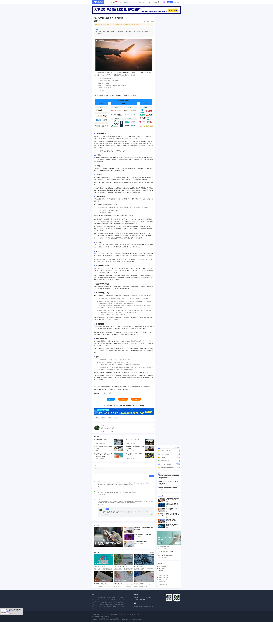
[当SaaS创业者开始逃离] (149, 442)
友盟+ (127, 614)
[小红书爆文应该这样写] (118, 442)
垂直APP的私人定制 (163, 579)
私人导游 (116, 417)
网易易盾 (120, 614)
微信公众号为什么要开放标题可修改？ (166, 555)
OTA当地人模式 (162, 566)
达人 (160, 573)
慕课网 (138, 614)
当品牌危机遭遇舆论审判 (140, 541)
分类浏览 (119, 2)
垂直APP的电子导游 (163, 577)
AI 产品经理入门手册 (139, 566)
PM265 (98, 614)
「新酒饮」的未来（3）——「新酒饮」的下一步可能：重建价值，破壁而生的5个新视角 (104, 455)
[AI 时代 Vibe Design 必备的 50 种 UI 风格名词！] (161, 526)
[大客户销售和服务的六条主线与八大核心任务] (149, 448)
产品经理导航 (102, 614)
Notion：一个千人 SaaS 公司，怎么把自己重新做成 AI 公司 (172, 515)
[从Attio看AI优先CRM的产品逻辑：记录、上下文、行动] (161, 500)
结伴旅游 (161, 570)
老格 (98, 20)
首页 (108, 2)
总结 (160, 586)
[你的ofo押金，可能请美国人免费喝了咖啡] (149, 456)
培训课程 (113, 2)
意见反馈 (146, 606)
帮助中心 (151, 606)
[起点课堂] (136, 597)
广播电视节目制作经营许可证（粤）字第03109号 (101, 619)
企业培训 (134, 2)
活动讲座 (126, 2)
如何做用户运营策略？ (140, 583)
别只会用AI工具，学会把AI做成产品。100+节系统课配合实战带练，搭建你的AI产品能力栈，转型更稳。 (118, 24)
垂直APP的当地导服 (163, 575)
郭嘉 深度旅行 (100, 490)
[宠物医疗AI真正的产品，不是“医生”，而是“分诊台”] (161, 521)
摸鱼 (143, 2)
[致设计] (137, 599)
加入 (178, 450)
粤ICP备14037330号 (110, 618)
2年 (97, 417)
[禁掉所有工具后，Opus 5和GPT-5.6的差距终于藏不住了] (161, 505)
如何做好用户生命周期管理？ (101, 583)
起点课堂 (107, 614)
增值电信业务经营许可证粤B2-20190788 (119, 619)
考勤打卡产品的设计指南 (120, 566)
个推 (124, 614)
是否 (99, 481)
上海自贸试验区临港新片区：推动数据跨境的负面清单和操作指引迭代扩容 (169, 476)
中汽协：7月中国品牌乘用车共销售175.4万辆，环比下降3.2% (168, 482)
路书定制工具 (162, 581)
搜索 (156, 2)
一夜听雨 (99, 499)
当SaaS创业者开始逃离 (133, 439)
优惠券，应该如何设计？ (100, 566)
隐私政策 (136, 606)
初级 (110, 417)
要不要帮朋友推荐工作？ (163, 546)
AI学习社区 (134, 614)
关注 (102, 20)
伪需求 (103, 417)
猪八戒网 (111, 614)
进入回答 (177, 542)
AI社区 (139, 2)
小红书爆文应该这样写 (101, 439)
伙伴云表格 (116, 614)
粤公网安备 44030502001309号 (120, 618)
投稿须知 (141, 606)
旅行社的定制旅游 (163, 584)
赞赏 (112, 399)
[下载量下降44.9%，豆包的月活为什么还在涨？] (161, 510)
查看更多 (178, 473)
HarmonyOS (148, 2)
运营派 (101, 616)
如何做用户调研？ (118, 583)
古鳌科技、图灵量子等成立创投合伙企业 (168, 487)
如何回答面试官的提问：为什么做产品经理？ (168, 551)
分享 (151, 417)
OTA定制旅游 (162, 568)
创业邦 (130, 614)
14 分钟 (152, 21)
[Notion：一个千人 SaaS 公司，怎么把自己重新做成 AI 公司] (161, 515)
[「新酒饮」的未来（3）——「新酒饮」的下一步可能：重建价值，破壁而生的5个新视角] (118, 456)
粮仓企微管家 (106, 616)
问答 (130, 2)
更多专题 (152, 552)
